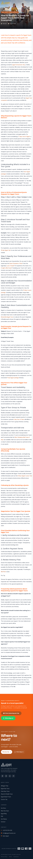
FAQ (2, 816)
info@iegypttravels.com (9, 833)
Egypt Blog (4, 813)
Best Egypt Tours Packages (15, 8)
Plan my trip (5, 751)
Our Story (3, 808)
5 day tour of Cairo (19, 419)
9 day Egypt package (13, 377)
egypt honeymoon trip (18, 64)
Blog (6, 8)
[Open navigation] (30, 2)
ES (26, 2)
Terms (10, 856)
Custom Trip (4, 799)
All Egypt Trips (4, 786)
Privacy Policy (4, 856)
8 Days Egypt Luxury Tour (25, 476)
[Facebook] (2, 776)
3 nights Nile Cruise (6, 268)
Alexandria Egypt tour (7, 317)
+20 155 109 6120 (7, 830)
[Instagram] (6, 776)
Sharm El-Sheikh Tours (7, 794)
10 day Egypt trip (5, 250)
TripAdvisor (16, 856)
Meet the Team (5, 811)
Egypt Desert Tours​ (6, 796)
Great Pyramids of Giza (15, 263)
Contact (3, 822)
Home (2, 8)
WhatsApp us (9, 718)
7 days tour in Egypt (24, 136)
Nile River (3, 571)
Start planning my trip (12, 713)
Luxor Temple (10, 265)
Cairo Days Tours (5, 791)
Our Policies (4, 819)
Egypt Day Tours (5, 788)
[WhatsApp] (9, 776)
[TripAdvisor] (13, 776)
